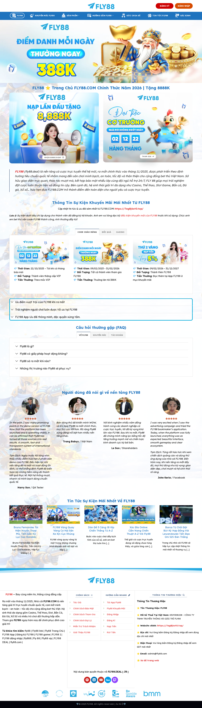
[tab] (87, 232)
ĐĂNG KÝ (164, 6)
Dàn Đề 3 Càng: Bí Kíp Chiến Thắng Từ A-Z (101, 529)
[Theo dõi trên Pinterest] (87, 680)
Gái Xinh (185, 15)
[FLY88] (101, 6)
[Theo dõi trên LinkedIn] (94, 680)
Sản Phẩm (72, 15)
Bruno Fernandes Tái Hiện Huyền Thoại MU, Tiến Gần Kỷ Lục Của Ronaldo (26, 532)
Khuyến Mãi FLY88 (45, 15)
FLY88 (20, 15)
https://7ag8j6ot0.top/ (129, 208)
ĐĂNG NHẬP (184, 6)
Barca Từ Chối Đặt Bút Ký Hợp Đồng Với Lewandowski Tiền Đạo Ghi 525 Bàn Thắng (176, 532)
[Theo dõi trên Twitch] (115, 680)
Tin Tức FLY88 (160, 15)
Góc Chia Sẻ (133, 15)
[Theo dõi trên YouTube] (101, 680)
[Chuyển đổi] (12, 302)
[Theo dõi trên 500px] (108, 680)
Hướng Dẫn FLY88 (102, 15)
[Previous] (9, 533)
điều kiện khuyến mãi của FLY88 (139, 215)
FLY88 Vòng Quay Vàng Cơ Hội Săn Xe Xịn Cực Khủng (63, 530)
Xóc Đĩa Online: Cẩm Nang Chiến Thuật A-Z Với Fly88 (139, 530)
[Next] (193, 533)
